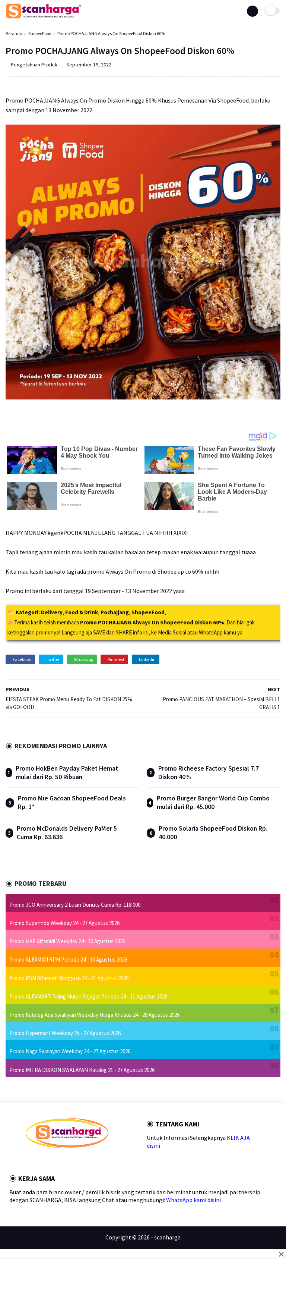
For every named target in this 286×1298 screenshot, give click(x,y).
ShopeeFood (39, 33)
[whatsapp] (48, 1161)
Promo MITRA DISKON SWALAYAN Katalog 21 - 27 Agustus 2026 (82, 1069)
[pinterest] (58, 1161)
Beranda (14, 33)
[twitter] (38, 1161)
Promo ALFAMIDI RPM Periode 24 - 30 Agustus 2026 (68, 959)
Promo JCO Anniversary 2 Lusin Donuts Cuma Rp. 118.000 (74, 904)
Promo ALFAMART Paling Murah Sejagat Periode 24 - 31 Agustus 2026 (88, 996)
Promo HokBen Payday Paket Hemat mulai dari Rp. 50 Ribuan (67, 772)
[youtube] (78, 1161)
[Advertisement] (143, 1279)
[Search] (252, 11)
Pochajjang (115, 612)
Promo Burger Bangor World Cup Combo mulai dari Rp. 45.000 (213, 802)
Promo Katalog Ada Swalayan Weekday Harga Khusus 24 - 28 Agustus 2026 (94, 1014)
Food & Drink (81, 612)
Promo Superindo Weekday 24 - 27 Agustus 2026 (64, 923)
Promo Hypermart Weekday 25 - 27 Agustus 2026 (65, 1033)
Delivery (52, 612)
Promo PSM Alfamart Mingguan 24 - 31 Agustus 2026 (68, 978)
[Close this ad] (281, 1254)
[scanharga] (43, 17)
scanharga (167, 1237)
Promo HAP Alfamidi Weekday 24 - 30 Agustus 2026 (67, 941)
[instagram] (68, 1161)
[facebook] (28, 1161)
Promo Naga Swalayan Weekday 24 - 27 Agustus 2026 (69, 1051)
